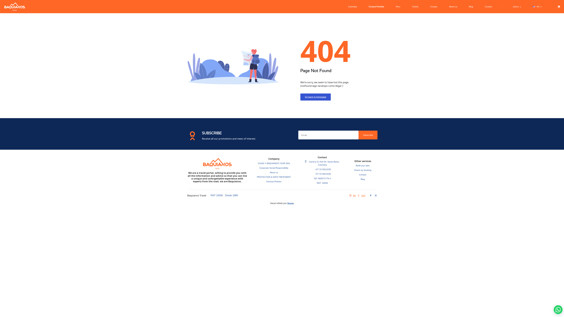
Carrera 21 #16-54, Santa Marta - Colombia (324, 163)
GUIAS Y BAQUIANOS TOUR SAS (274, 163)
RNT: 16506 (322, 183)
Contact (488, 6)
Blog (471, 6)
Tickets (415, 6)
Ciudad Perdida (376, 6)
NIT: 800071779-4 (322, 178)
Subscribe (368, 135)
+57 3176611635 (323, 169)
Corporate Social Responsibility (273, 168)
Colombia (352, 6)
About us (453, 6)
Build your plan (363, 165)
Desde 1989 (231, 195)
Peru (398, 6)
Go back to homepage (315, 97)
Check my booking (362, 170)
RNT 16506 (217, 195)
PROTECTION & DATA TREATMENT (274, 177)
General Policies (273, 181)
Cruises (433, 6)
